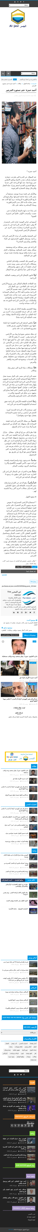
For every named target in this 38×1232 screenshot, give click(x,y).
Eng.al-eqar (31, 1220)
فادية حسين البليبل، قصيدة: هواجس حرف (16, 833)
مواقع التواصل (19, 880)
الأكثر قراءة (31, 880)
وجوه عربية (11, 1057)
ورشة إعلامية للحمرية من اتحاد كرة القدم (17, 871)
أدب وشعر (14, 1043)
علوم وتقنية (29, 1053)
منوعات (28, 1057)
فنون (22, 1053)
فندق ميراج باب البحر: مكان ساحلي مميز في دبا (15, 970)
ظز (35, 1053)
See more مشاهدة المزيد (10, 635)
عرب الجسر (31, 1214)
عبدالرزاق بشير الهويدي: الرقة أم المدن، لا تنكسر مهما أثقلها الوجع (20, 700)
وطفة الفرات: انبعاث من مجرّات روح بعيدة (16, 841)
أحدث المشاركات (7, 880)
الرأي (34, 641)
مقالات (19, 83)
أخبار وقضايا (33, 1043)
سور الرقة (25, 1050)
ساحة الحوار (26, 83)
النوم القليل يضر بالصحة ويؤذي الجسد (17, 901)
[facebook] (24, 2)
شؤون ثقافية (16, 1050)
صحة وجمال (7, 1050)
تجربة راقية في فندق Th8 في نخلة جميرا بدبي (15, 962)
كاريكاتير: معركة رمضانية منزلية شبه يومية (16, 992)
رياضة (25, 79)
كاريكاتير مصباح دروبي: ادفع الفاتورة (18, 1000)
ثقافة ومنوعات (18, 1047)
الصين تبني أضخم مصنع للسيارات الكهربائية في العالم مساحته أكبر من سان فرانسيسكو (14, 1090)
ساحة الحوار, (21, 95)
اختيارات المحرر (32, 684)
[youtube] (15, 2)
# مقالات (18, 567)
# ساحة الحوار (27, 567)
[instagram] (18, 2)
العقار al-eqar (31, 1217)
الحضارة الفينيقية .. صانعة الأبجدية (18, 909)
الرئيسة (34, 83)
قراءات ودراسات (14, 1053)
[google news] (21, 757)
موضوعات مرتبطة (30, 635)
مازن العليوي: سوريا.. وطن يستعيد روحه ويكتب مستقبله (19, 656)
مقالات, (16, 95)
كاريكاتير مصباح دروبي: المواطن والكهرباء (16, 1008)
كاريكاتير (5, 1053)
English (33, 1060)
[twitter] (21, 2)
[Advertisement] (19, 51)
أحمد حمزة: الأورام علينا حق (28, 678)
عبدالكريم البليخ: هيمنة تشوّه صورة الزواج (16, 795)
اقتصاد (7, 1043)
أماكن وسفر (28, 1047)
